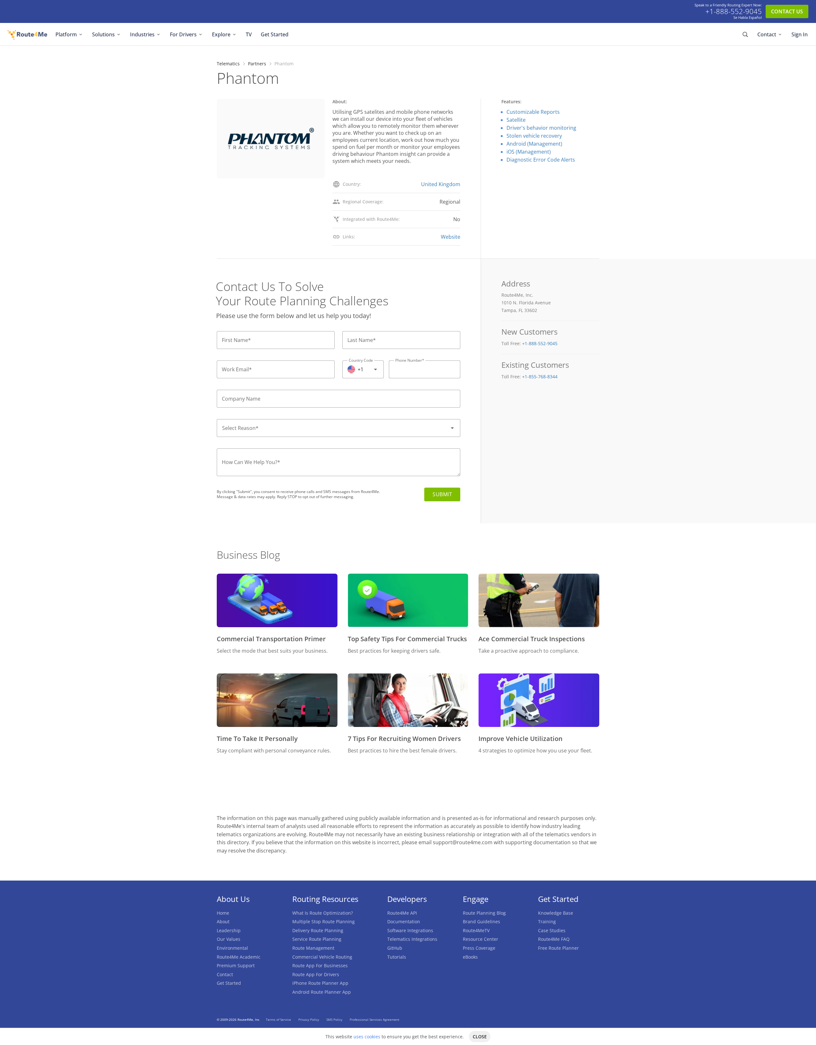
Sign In (799, 34)
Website (450, 236)
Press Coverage (479, 948)
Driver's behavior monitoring (541, 127)
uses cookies (366, 1037)
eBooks (470, 957)
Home (223, 913)
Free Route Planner (558, 948)
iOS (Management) (528, 151)
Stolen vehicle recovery (534, 135)
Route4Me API (402, 913)
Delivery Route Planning (317, 930)
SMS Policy (334, 1019)
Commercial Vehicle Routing (322, 957)
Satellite (516, 119)
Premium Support (236, 965)
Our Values (228, 939)
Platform (66, 34)
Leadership (229, 930)
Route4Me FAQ (554, 939)
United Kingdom (440, 184)
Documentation (403, 921)
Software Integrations (410, 930)
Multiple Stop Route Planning (323, 921)
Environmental (232, 948)
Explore (221, 34)
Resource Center (480, 939)
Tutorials (396, 957)
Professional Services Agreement (374, 1019)
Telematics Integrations (412, 939)
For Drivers (183, 34)
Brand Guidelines (481, 921)
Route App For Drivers (315, 974)
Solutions (103, 34)
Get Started (274, 34)
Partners (257, 64)
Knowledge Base (555, 913)
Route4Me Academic (238, 957)
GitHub (394, 948)
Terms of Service (279, 1019)
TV (249, 34)
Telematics (228, 64)
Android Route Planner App (321, 992)
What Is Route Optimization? (322, 913)
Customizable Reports (533, 111)
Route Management (313, 948)
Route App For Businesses (320, 965)
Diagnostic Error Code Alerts (540, 159)
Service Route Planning (316, 939)
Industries (142, 34)
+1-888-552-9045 (733, 11)
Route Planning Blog (484, 913)
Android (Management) (534, 143)
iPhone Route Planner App (320, 983)
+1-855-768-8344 (539, 377)
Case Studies (551, 930)
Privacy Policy (309, 1019)
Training (547, 921)
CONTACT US (787, 11)
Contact (766, 34)
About (223, 921)
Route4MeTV (476, 930)
